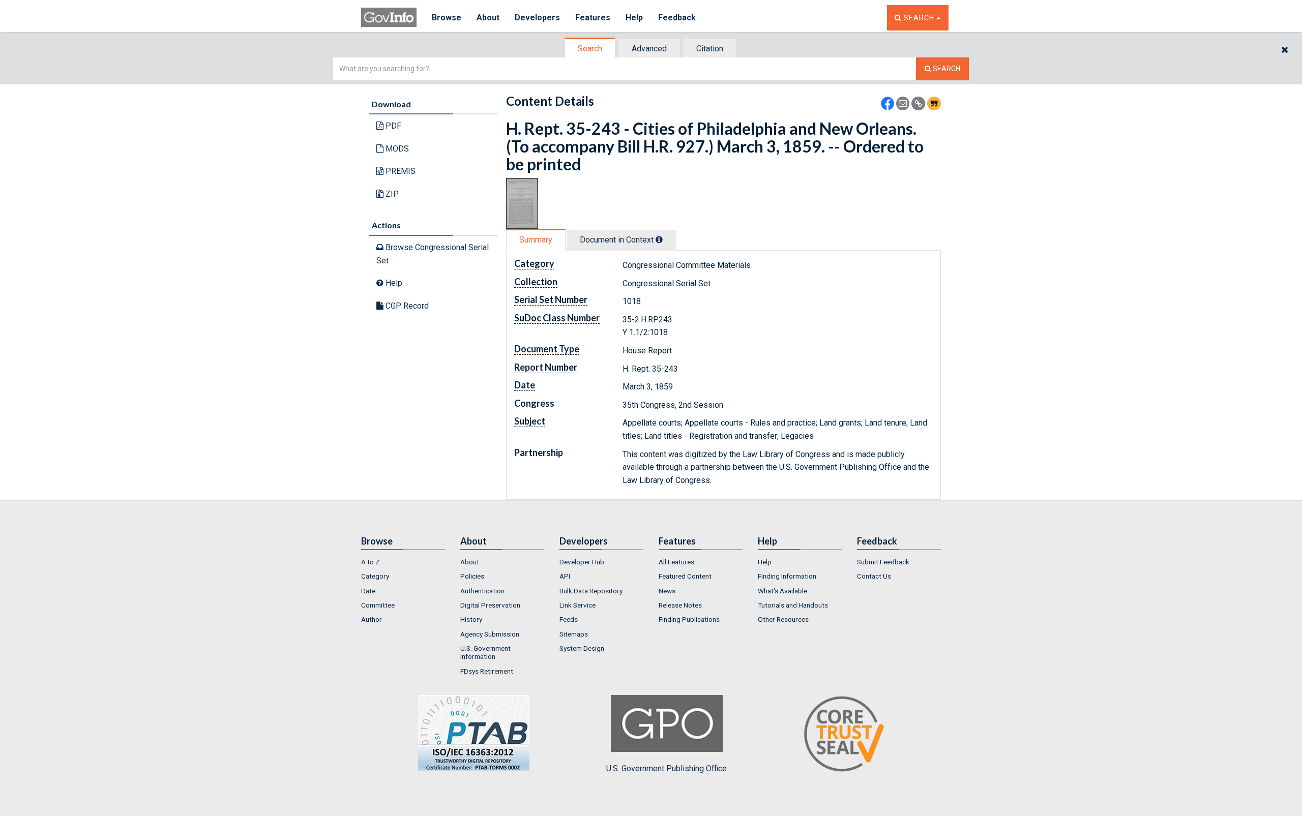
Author (371, 619)
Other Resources (783, 619)
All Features (676, 562)
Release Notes (680, 605)
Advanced (649, 48)
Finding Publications (689, 619)
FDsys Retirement (486, 671)
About (488, 17)
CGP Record (406, 306)
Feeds (568, 619)
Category (375, 576)
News (667, 591)
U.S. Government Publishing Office (666, 768)
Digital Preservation (490, 605)
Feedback (677, 17)
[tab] (590, 48)
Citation (709, 48)
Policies (472, 576)
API (564, 576)
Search (590, 48)
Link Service (577, 605)
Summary (535, 240)
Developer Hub (581, 562)
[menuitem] (403, 561)
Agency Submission (489, 634)
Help (634, 17)
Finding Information (787, 576)
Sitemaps (573, 634)
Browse (446, 17)
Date (368, 591)
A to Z (370, 562)
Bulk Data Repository (591, 591)
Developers (537, 17)
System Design (581, 648)
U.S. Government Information (485, 652)
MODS (396, 149)
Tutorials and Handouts (793, 605)
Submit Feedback (883, 562)
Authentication (482, 591)
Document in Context (618, 240)
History (471, 619)
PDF (392, 126)
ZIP (391, 194)
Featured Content (685, 576)
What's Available (782, 591)
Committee (378, 605)
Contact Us (874, 576)
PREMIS (399, 171)
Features (592, 17)
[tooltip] (659, 239)
